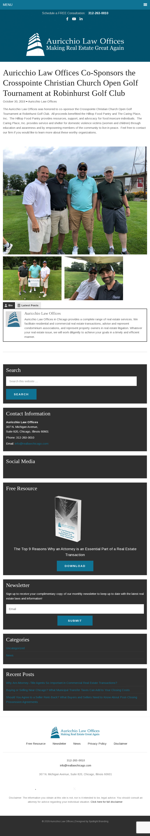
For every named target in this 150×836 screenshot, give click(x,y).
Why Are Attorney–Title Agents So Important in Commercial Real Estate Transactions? (61, 682)
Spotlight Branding (98, 821)
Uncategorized (15, 648)
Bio (10, 305)
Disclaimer (120, 743)
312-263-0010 (98, 13)
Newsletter (59, 743)
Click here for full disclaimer (106, 801)
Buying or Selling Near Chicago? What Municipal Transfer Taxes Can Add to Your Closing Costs (68, 690)
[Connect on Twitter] (74, 788)
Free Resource (36, 743)
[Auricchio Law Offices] (75, 54)
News (9, 655)
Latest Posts (29, 305)
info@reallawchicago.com (31, 443)
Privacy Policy (97, 743)
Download (75, 566)
